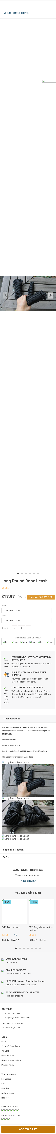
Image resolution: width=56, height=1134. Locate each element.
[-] (14, 628)
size (3, 615)
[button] (26, 610)
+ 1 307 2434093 (12, 1013)
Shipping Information (11, 1060)
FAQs (6, 857)
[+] (28, 628)
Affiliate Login (7, 1093)
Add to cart (28, 1129)
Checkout (5, 1088)
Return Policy (7, 1055)
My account (6, 1079)
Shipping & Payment (14, 849)
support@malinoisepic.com (17, 1017)
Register (5, 1098)
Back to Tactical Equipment (16, 13)
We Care (5, 1051)
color (4, 605)
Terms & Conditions (10, 1046)
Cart (3, 1084)
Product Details (11, 718)
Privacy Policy (7, 1065)
